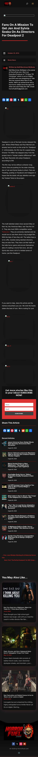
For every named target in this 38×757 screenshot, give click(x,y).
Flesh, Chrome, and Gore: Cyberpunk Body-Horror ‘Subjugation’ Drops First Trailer (17, 652)
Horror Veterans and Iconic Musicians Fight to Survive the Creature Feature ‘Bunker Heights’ (21, 454)
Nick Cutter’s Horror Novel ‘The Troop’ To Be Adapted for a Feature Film (22, 496)
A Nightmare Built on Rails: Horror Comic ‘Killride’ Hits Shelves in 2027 (21, 527)
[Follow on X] (17, 743)
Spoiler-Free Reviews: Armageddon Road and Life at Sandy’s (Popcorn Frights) (21, 537)
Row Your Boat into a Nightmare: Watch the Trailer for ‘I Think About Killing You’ (17, 608)
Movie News (12, 60)
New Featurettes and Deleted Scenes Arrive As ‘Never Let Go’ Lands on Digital (18, 696)
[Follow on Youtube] (24, 743)
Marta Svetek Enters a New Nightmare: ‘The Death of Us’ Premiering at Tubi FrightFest (18, 465)
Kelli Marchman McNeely (26, 67)
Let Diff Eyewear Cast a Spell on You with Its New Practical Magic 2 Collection (21, 486)
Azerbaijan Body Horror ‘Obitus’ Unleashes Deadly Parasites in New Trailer (20, 475)
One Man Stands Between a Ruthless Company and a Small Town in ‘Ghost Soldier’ (21, 517)
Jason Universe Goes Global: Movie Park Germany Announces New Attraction (21, 443)
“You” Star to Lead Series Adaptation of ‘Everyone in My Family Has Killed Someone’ (21, 506)
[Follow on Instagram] (20, 743)
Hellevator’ (6, 232)
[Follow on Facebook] (13, 743)
